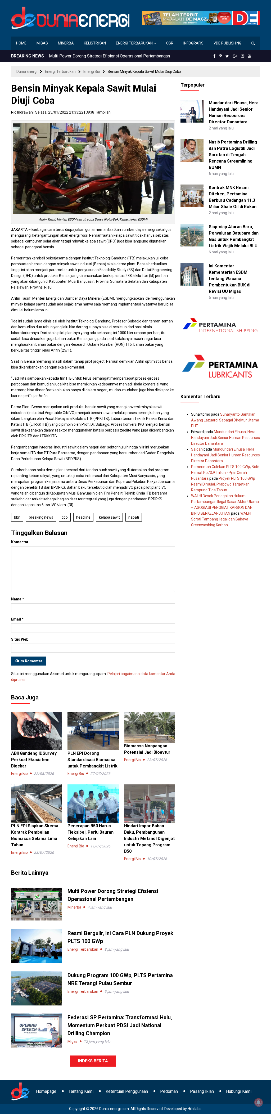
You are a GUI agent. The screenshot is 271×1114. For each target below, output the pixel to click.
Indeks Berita (93, 1060)
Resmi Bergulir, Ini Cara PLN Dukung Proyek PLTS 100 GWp (104, 56)
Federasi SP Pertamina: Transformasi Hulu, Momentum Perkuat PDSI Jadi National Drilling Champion (119, 1025)
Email (17, 619)
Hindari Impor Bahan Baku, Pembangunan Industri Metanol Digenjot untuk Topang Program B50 (149, 838)
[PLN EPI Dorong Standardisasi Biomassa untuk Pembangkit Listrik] (93, 731)
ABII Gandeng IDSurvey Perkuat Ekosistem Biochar (34, 760)
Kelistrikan (95, 43)
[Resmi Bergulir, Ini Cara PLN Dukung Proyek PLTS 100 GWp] (36, 946)
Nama (17, 599)
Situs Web (19, 639)
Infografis (193, 43)
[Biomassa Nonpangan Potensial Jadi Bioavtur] (149, 727)
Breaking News (41, 517)
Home (21, 43)
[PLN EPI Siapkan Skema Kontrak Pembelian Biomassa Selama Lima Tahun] (36, 803)
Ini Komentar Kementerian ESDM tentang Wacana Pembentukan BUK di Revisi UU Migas (229, 278)
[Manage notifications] (258, 1102)
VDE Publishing (227, 43)
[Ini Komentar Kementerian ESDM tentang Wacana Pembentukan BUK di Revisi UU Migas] (192, 274)
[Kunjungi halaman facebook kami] (214, 56)
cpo (65, 517)
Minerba (66, 43)
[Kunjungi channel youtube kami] (249, 56)
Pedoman (169, 1091)
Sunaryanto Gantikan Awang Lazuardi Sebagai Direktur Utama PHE (225, 420)
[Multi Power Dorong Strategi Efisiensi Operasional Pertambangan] (36, 904)
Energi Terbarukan (134, 43)
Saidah (197, 449)
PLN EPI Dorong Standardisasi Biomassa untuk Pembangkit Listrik (92, 760)
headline (83, 517)
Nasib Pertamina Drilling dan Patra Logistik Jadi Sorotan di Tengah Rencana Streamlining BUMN (233, 155)
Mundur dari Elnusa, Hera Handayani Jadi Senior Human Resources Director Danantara (225, 438)
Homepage (46, 1091)
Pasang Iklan (202, 1091)
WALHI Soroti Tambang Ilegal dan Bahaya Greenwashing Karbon (221, 519)
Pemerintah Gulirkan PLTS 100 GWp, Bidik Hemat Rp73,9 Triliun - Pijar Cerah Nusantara (225, 472)
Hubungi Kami (238, 1091)
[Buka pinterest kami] (220, 56)
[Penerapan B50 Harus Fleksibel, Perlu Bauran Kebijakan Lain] (93, 803)
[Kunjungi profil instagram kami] (243, 56)
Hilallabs (194, 1109)
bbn (17, 517)
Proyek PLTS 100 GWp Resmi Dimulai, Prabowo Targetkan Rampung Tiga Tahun (223, 484)
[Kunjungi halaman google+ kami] (235, 56)
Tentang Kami (81, 1091)
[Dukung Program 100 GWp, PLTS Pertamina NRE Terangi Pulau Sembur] (36, 988)
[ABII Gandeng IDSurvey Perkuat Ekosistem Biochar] (36, 731)
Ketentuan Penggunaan (127, 1091)
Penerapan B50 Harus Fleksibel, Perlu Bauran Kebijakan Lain (90, 832)
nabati (133, 517)
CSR (169, 43)
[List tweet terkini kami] (227, 56)
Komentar (20, 542)
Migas (42, 43)
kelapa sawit (109, 517)
